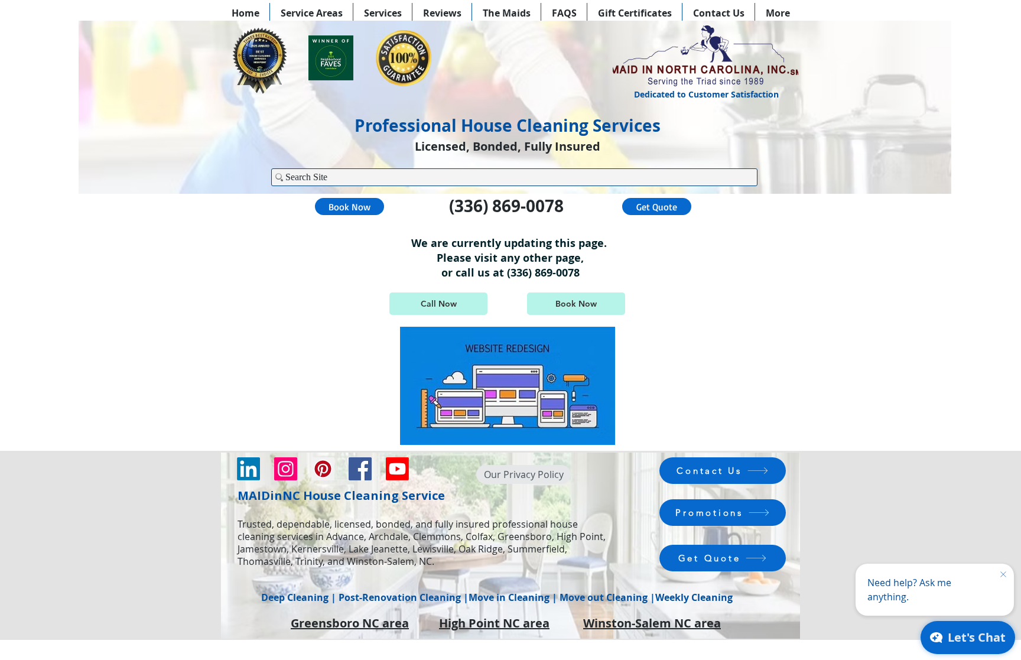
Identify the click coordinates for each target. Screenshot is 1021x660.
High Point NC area (494, 623)
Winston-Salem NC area (652, 623)
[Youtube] (397, 468)
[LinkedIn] (248, 468)
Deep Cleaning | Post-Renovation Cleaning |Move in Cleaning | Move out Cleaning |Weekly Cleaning (497, 597)
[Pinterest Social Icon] (322, 468)
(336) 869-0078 (506, 205)
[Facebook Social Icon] (360, 468)
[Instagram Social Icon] (285, 468)
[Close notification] (1003, 575)
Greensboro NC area (350, 623)
